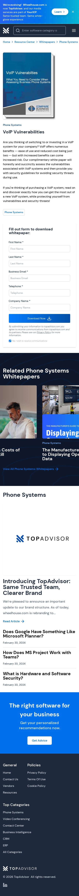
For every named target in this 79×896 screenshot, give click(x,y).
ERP (5, 845)
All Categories (12, 852)
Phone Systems (12, 125)
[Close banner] (73, 12)
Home (7, 773)
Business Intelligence (17, 832)
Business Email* (18, 271)
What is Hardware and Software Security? (37, 676)
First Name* (16, 242)
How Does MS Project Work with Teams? (37, 655)
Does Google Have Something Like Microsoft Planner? (39, 634)
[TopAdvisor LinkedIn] (5, 885)
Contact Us (10, 779)
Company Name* (19, 301)
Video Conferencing (16, 819)
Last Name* (16, 256)
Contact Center (13, 825)
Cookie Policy (36, 786)
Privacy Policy (44, 332)
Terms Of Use (36, 779)
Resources (10, 792)
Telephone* (16, 286)
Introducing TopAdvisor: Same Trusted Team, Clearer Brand (36, 587)
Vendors (8, 786)
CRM (6, 839)
